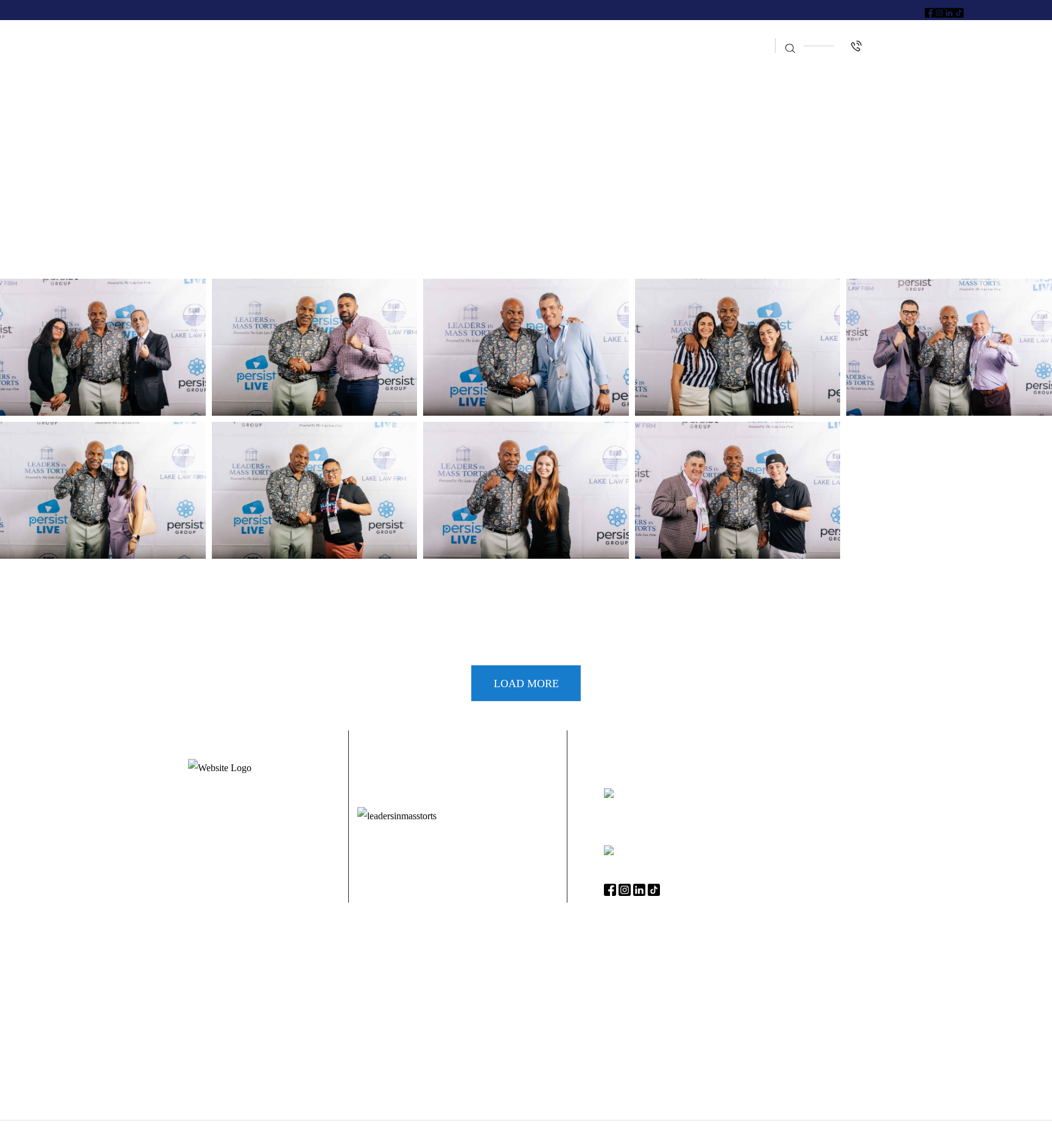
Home (312, 35)
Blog (742, 35)
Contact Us (735, 59)
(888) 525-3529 (649, 852)
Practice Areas (466, 35)
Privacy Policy (634, 1130)
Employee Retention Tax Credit (617, 35)
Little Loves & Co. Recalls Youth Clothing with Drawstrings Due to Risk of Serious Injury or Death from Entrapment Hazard (526, 970)
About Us (376, 35)
